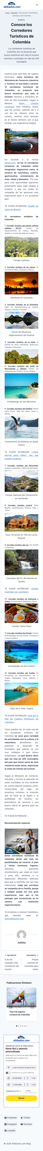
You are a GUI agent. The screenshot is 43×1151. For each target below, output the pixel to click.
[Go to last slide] (11, 1006)
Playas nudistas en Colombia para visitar (31, 962)
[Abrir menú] (37, 5)
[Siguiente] (32, 1006)
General (21, 20)
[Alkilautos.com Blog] (12, 5)
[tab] (16, 1026)
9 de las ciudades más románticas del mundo (12, 962)
